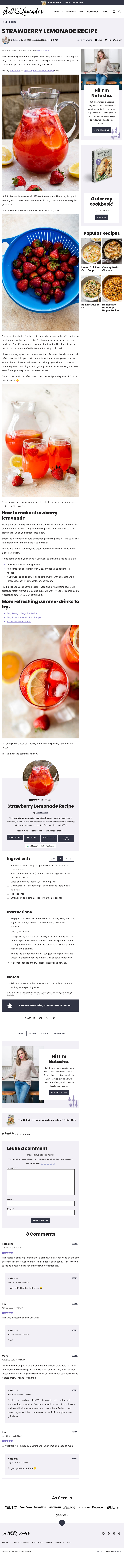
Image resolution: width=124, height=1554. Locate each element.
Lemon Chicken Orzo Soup (90, 269)
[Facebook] (114, 1533)
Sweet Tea (15, 70)
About (105, 11)
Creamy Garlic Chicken (110, 269)
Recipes (57, 11)
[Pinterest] (108, 1533)
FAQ (69, 1542)
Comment (12, 1168)
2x (65, 858)
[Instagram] (103, 1533)
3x (71, 858)
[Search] (119, 11)
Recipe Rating (33, 1163)
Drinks (12, 22)
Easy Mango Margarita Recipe (22, 613)
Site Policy (99, 1551)
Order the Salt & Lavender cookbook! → (65, 2)
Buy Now (101, 217)
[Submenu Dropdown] (62, 12)
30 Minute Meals (74, 11)
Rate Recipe (49, 837)
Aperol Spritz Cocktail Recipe (39, 70)
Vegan (44, 1034)
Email (10, 1209)
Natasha (16, 40)
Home (5, 22)
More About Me (59, 1092)
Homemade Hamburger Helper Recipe (110, 307)
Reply (75, 1244)
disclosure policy (43, 50)
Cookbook (93, 11)
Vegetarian (59, 1034)
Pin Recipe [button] (32, 837)
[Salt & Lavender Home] (23, 11)
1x (60, 858)
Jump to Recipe (84, 40)
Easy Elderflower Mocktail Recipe (24, 617)
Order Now (70, 1120)
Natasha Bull (42, 813)
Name (10, 1199)
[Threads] (119, 1533)
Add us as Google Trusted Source (42, 846)
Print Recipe (66, 838)
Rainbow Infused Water (19, 621)
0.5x (53, 858)
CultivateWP (117, 1551)
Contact (59, 1542)
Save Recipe (15, 837)
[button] (30, 800)
